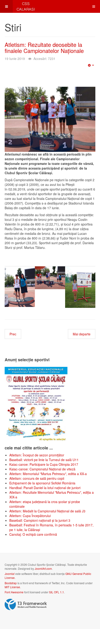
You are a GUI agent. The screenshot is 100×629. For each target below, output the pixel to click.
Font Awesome (14, 592)
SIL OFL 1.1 (56, 592)
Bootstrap (11, 583)
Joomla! (10, 574)
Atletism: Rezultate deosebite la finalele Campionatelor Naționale (44, 47)
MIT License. (13, 587)
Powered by (26, 604)
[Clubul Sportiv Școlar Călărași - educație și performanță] (18, 6)
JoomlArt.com (43, 568)
